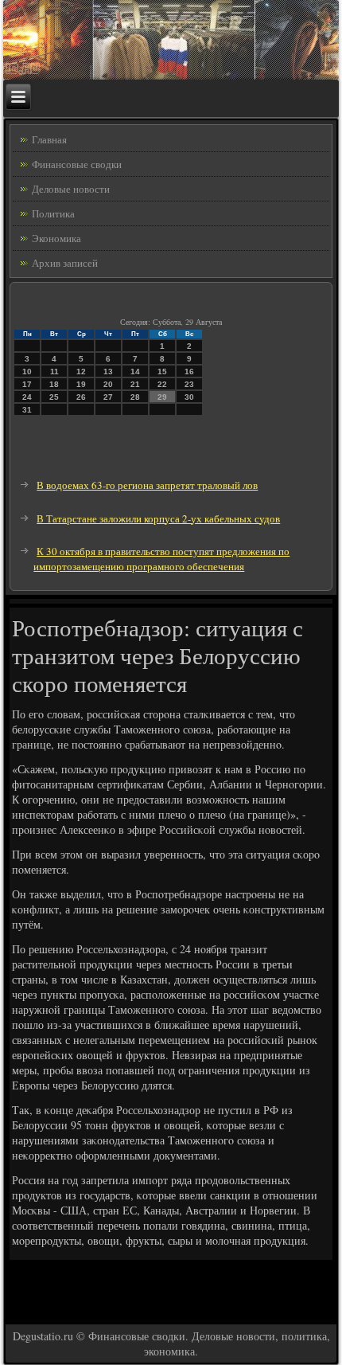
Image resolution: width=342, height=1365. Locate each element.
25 (54, 397)
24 (27, 397)
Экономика (56, 238)
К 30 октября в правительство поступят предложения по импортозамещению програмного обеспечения (161, 558)
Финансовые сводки (77, 164)
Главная (49, 139)
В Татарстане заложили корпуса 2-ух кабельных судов (158, 518)
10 (27, 371)
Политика (53, 213)
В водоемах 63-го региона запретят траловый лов (147, 485)
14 (135, 371)
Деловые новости (71, 189)
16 (189, 371)
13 (108, 371)
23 (189, 384)
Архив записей (65, 263)
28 (135, 397)
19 (81, 384)
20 (108, 384)
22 (162, 384)
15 (162, 371)
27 (108, 397)
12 (81, 371)
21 (135, 384)
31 (27, 409)
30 (189, 397)
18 (54, 384)
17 (27, 384)
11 (54, 371)
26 (81, 397)
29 (162, 397)
